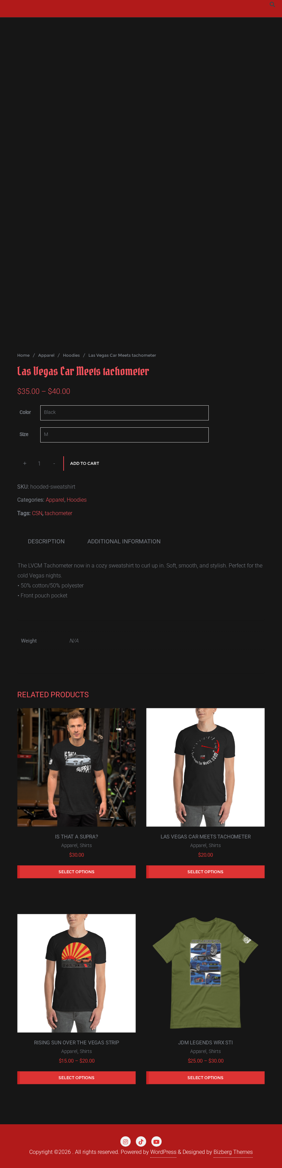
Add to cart (84, 463)
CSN (37, 513)
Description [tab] (46, 541)
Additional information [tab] (124, 541)
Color (25, 412)
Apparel (46, 355)
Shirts (86, 845)
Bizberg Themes (233, 1152)
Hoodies (71, 355)
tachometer (58, 513)
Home (23, 355)
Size (24, 434)
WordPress (163, 1152)
